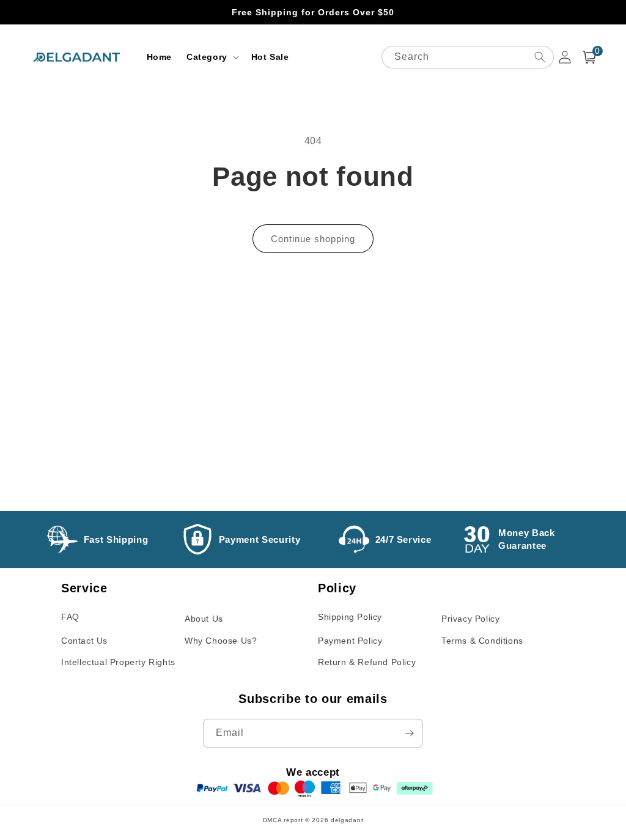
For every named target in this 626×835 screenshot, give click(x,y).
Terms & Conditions (482, 641)
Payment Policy (350, 641)
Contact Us (84, 641)
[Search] (539, 56)
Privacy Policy (470, 618)
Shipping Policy (350, 617)
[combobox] (467, 57)
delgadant (347, 820)
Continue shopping (313, 239)
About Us (204, 618)
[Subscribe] (409, 733)
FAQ (70, 617)
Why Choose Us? (221, 641)
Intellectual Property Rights (118, 662)
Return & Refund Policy (367, 662)
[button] (211, 57)
